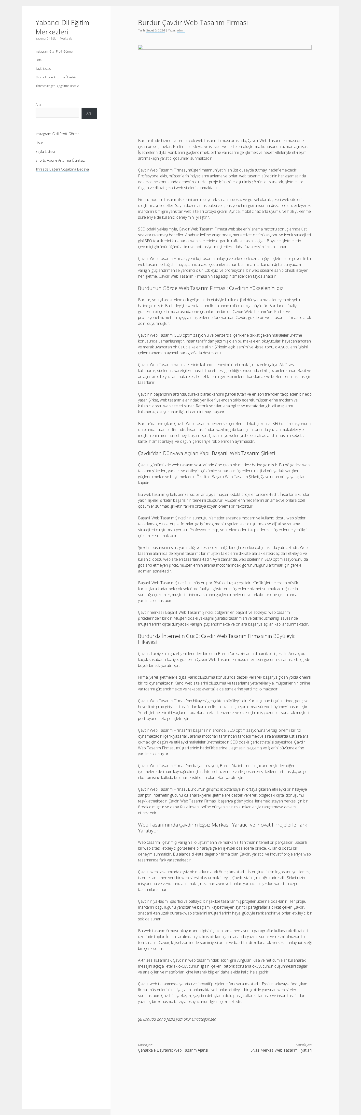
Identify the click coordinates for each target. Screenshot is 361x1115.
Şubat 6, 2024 (155, 30)
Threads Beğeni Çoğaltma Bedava (58, 86)
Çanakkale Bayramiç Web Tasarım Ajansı (173, 1050)
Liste (39, 60)
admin (181, 30)
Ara (38, 104)
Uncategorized (204, 1019)
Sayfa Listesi (43, 69)
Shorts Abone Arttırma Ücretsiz (56, 77)
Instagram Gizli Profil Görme (54, 51)
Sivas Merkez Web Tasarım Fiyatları (281, 1050)
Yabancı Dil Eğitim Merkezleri (62, 27)
